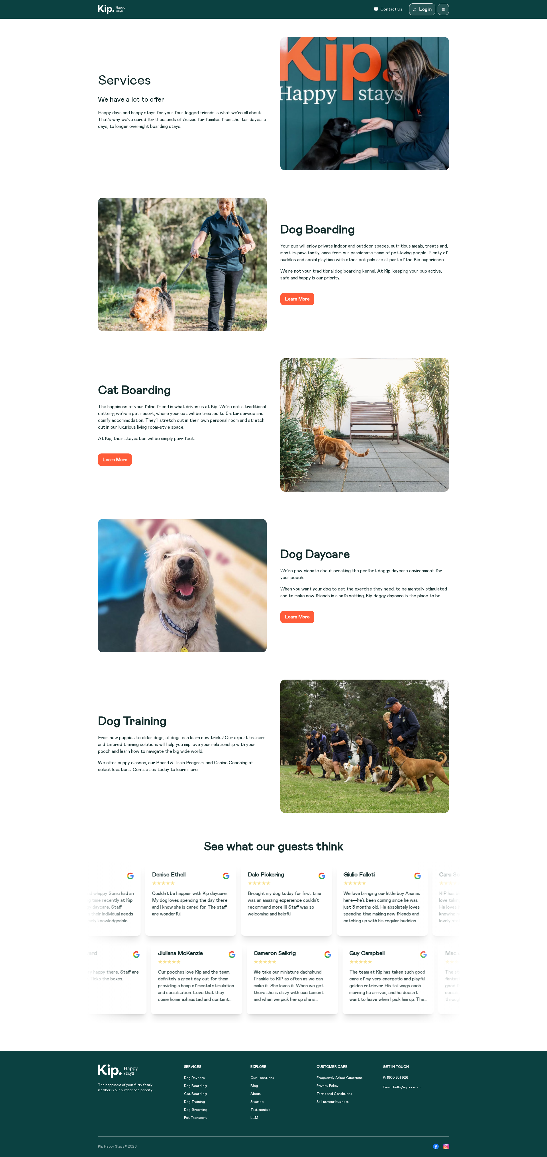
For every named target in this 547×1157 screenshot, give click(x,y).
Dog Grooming (195, 1109)
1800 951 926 (397, 1077)
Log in (425, 9)
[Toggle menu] (443, 9)
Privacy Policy (327, 1086)
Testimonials (260, 1109)
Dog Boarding (195, 1086)
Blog (254, 1086)
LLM (254, 1117)
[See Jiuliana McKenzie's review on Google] (269, 954)
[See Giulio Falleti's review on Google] (380, 875)
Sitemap (257, 1101)
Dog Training (194, 1101)
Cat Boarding (195, 1093)
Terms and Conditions (334, 1093)
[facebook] (436, 1146)
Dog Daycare (194, 1078)
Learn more (297, 299)
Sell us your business (332, 1101)
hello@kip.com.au (407, 1087)
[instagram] (446, 1146)
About (255, 1093)
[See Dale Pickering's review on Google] (284, 875)
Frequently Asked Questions (339, 1078)
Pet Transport (195, 1117)
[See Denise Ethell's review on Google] (188, 875)
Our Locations (262, 1078)
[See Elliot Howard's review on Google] (173, 954)
